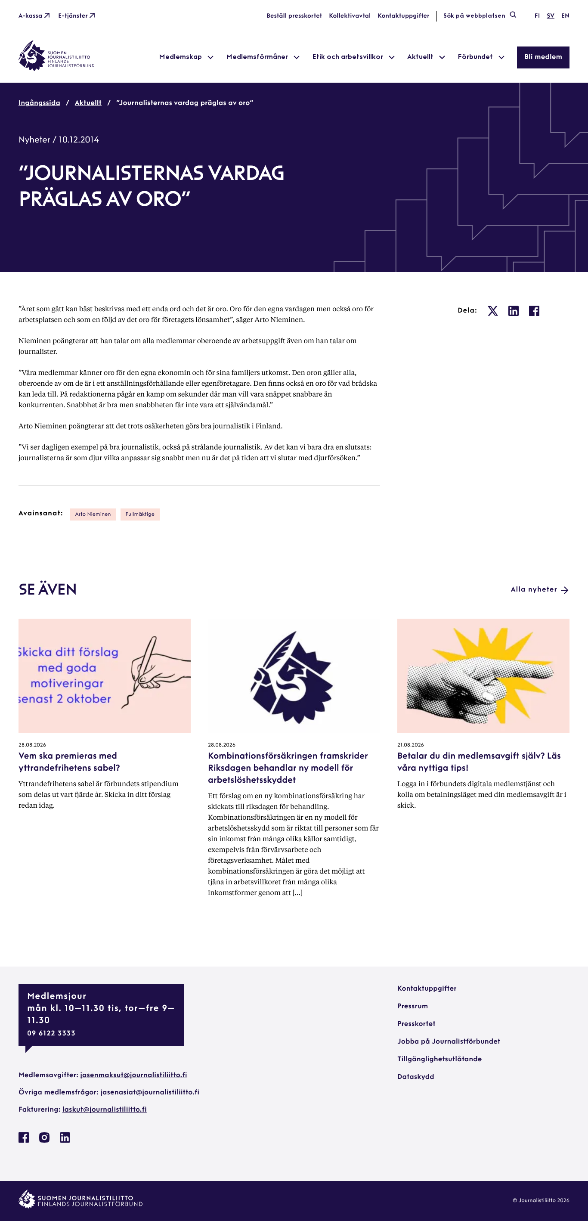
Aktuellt (88, 103)
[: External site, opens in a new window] (493, 311)
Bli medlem (543, 57)
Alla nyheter (534, 589)
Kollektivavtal (350, 16)
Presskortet (416, 1024)
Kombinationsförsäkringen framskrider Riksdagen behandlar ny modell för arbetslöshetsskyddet (288, 768)
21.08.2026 (410, 745)
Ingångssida (39, 103)
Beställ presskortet (294, 16)
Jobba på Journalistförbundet (448, 1041)
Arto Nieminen (93, 514)
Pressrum (412, 1006)
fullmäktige (140, 514)
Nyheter (34, 140)
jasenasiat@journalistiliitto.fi (149, 1092)
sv (550, 16)
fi (537, 16)
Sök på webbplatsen (474, 16)
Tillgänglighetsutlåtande (439, 1059)
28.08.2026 (32, 745)
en (565, 16)
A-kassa (30, 16)
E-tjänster (73, 16)
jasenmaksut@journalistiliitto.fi (133, 1075)
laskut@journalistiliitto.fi (104, 1109)
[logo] (56, 69)
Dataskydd (415, 1077)
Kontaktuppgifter (404, 16)
